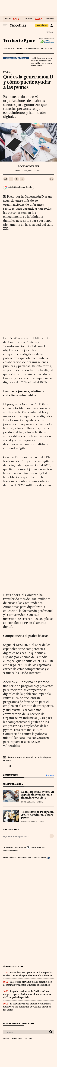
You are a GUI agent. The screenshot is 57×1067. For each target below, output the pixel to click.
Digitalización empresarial (15, 836)
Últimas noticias (13, 966)
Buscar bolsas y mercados (18, 1023)
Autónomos (9, 49)
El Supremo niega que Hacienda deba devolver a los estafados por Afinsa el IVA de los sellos (27, 1006)
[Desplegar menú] (5, 25)
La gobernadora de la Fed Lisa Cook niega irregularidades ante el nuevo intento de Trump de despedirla (27, 994)
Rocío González (28, 166)
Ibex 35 (8, 19)
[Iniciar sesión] (52, 25)
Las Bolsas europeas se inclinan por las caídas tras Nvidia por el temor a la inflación (42, 62)
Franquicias (46, 49)
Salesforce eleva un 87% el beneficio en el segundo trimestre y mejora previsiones (27, 983)
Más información (10, 850)
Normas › (49, 775)
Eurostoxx (17, 1039)
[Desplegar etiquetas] (52, 836)
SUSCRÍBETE (42, 25)
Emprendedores (32, 49)
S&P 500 (29, 19)
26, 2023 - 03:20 (32, 171)
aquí (48, 857)
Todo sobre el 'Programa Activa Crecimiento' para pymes (37, 815)
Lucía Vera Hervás (29, 822)
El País (50, 32)
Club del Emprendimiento (46, 41)
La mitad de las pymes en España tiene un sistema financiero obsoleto (37, 795)
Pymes (19, 49)
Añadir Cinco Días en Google (20, 187)
